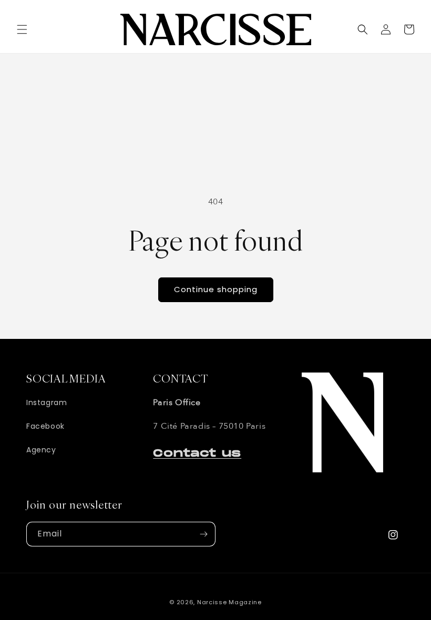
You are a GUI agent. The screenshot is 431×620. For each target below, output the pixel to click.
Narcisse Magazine (229, 602)
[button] (22, 29)
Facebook (45, 426)
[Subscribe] (203, 534)
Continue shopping (216, 289)
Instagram (46, 402)
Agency (41, 450)
